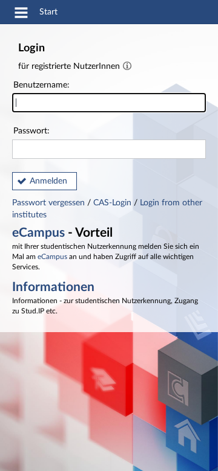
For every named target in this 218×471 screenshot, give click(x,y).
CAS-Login (112, 203)
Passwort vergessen (49, 203)
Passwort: (31, 131)
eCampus (38, 232)
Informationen (53, 287)
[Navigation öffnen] (21, 14)
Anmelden (48, 181)
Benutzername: (41, 85)
